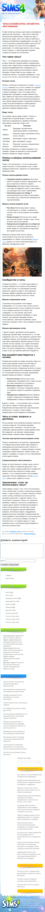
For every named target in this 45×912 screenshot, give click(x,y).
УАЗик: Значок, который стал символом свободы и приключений (13, 684)
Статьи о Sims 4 (11, 619)
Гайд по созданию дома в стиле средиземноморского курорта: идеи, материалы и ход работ (28, 817)
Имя (2, 561)
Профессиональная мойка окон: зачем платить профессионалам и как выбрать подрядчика (29, 782)
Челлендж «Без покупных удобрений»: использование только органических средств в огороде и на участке (28, 808)
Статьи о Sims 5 (11, 622)
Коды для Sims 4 (11, 601)
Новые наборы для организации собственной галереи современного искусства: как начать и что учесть (29, 799)
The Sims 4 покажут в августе (13, 637)
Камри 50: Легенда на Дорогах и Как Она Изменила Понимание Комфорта (12, 643)
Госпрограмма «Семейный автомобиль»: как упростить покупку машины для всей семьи (15, 747)
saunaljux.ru (30, 897)
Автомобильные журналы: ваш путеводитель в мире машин (14, 690)
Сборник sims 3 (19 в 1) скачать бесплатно (28, 886)
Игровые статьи (15, 531)
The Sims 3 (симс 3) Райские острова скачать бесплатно (27, 880)
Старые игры (10, 613)
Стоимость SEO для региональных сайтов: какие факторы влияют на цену (13, 666)
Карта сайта (10, 578)
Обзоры (8, 607)
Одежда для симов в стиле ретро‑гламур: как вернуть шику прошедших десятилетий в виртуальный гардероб (29, 855)
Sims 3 (8, 592)
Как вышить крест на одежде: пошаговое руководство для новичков (13, 739)
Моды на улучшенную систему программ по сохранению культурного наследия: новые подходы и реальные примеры (28, 845)
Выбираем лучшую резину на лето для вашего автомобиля (14, 732)
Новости (9, 604)
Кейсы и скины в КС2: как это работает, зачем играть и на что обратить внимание (28, 790)
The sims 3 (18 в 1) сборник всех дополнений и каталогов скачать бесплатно (29, 873)
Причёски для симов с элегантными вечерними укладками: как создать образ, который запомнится (28, 826)
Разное (8, 610)
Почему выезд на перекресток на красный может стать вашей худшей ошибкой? (15, 716)
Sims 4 (8, 595)
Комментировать (30, 534)
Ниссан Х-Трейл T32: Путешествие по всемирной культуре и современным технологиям (13, 651)
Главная (8, 575)
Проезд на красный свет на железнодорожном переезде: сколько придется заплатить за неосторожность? (14, 725)
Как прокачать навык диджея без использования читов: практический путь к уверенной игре (29, 835)
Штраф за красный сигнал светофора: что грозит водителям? (12, 697)
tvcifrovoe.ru (21, 897)
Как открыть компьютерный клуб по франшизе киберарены (29, 776)
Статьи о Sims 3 (11, 616)
